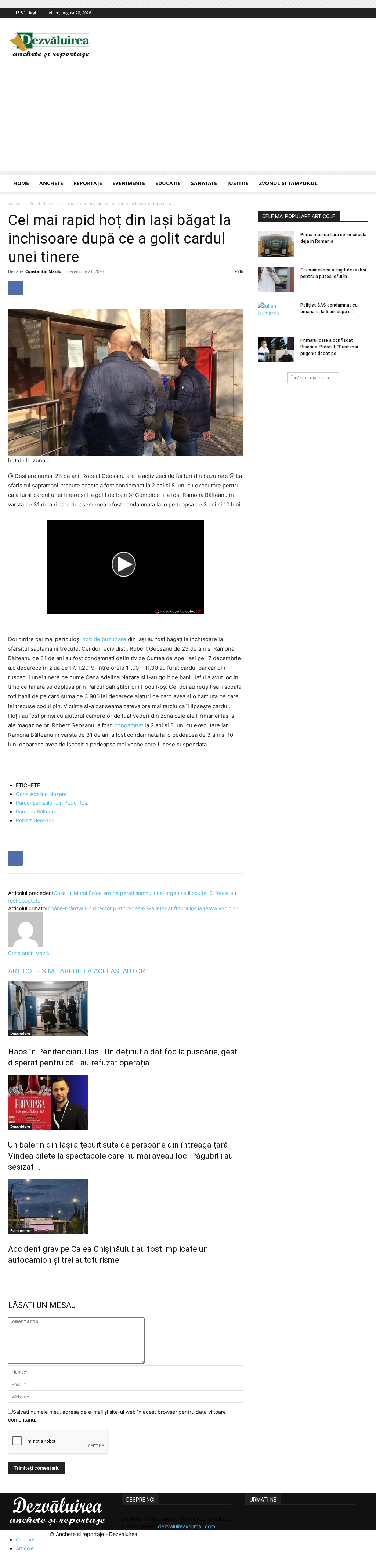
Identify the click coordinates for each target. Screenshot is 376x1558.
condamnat (129, 725)
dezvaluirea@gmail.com (186, 1526)
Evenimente (128, 183)
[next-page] (24, 1277)
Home (21, 183)
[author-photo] (25, 945)
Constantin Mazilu (43, 271)
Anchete (51, 183)
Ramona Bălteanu (37, 811)
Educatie (168, 183)
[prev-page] (12, 1277)
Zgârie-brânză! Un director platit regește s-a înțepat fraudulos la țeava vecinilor (142, 908)
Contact (25, 1539)
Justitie (238, 183)
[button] (359, 183)
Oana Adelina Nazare (41, 794)
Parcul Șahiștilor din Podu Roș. (52, 803)
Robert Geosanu (35, 820)
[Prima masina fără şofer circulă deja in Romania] (276, 244)
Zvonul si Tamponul (288, 183)
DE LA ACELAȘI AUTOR (109, 971)
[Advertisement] (188, 119)
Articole (25, 1548)
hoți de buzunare (104, 639)
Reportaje (87, 183)
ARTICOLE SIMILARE (40, 971)
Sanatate (204, 183)
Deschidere (40, 203)
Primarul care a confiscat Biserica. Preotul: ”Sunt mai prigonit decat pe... (329, 347)
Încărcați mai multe (310, 377)
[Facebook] (362, 13)
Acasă (14, 203)
